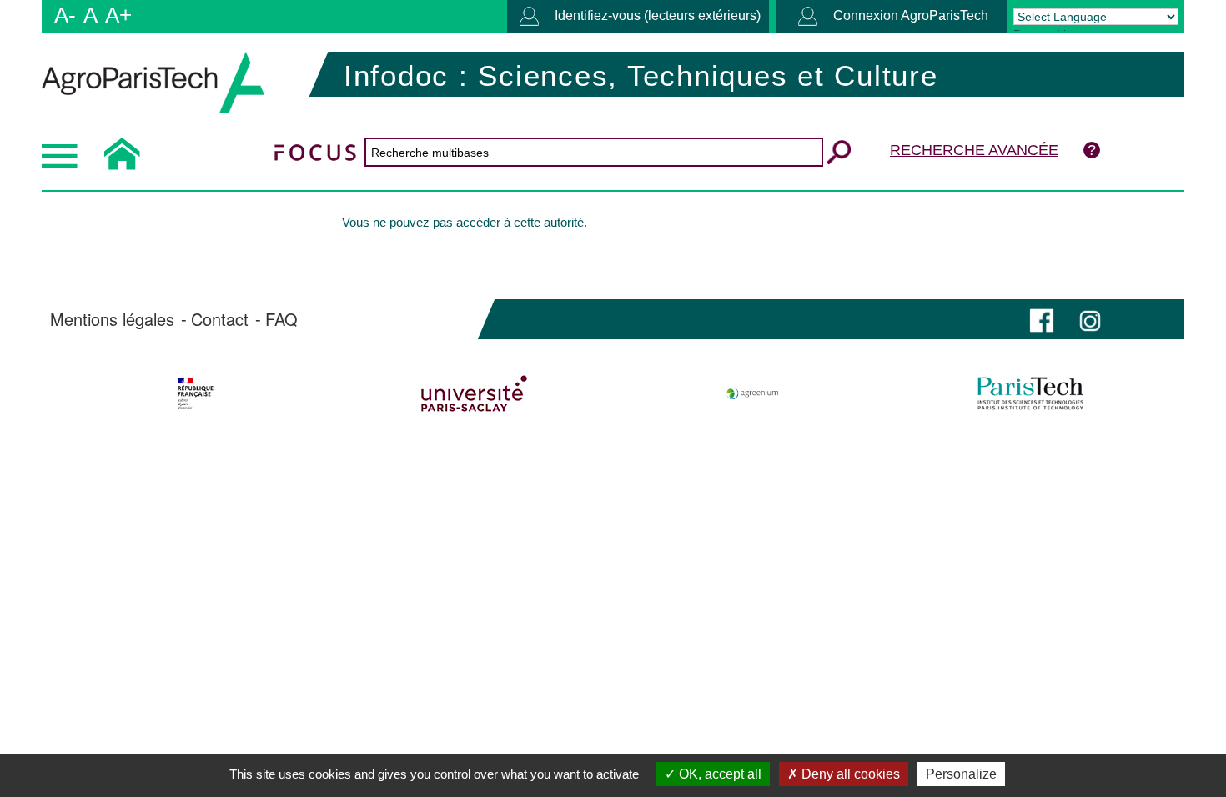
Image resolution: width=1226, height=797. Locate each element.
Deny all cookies (849, 774)
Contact (220, 319)
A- (65, 15)
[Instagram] (1090, 318)
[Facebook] (1041, 318)
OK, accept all (718, 774)
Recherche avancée (974, 150)
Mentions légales (112, 319)
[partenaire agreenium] (752, 393)
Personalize (961, 774)
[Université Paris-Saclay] (474, 393)
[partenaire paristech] (1030, 393)
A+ (118, 15)
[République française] (195, 393)
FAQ (281, 319)
